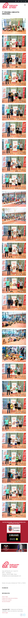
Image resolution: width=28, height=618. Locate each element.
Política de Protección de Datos (10, 598)
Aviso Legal (5, 596)
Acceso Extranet (6, 601)
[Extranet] (25, 1)
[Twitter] (18, 1)
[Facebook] (16, 1)
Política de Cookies (6, 600)
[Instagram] (21, 1)
